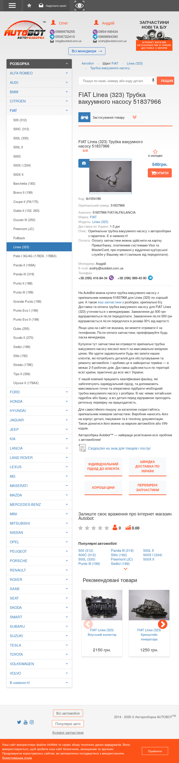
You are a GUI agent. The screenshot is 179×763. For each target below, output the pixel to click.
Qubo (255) (21, 328)
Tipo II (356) (21, 373)
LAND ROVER (21, 457)
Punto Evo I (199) (25, 310)
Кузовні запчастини (68, 732)
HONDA (16, 401)
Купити (162, 173)
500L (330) (21, 138)
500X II (18, 174)
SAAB (14, 588)
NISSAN (16, 532)
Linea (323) (21, 246)
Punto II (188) (23, 283)
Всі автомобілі (68, 713)
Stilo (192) (20, 355)
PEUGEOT (18, 551)
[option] (110, 176)
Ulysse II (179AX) (26, 382)
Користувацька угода (17, 757)
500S (17, 156)
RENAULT (18, 570)
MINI (13, 513)
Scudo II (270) (23, 337)
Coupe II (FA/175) (25, 201)
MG (12, 476)
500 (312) (20, 120)
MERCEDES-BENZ (25, 504)
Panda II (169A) (24, 265)
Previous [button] (88, 624)
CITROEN (18, 101)
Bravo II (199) (23, 192)
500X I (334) (22, 165)
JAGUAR (17, 419)
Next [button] (162, 624)
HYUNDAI (18, 410)
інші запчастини (109, 302)
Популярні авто (68, 723)
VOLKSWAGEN (22, 663)
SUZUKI (16, 635)
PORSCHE (19, 560)
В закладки (155, 155)
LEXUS (16, 466)
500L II (18, 147)
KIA (12, 438)
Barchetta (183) (24, 183)
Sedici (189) (21, 346)
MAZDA (16, 495)
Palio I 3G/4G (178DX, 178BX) (35, 255)
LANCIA (16, 448)
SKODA (16, 607)
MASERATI (19, 485)
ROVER (16, 579)
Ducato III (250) (24, 219)
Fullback (19, 238)
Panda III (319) (23, 274)
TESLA (15, 645)
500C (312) (21, 129)
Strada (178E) (23, 364)
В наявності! (20, 682)
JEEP (14, 429)
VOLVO (15, 673)
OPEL (14, 541)
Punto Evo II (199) (26, 319)
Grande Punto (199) (27, 301)
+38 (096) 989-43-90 (131, 278)
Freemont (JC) (23, 228)
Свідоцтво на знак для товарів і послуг (119, 448)
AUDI (14, 82)
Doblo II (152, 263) (26, 210)
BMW (14, 91)
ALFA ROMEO (21, 73)
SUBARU (17, 626)
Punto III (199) (23, 292)
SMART (16, 616)
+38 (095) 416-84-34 (92, 278)
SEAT (14, 598)
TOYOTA (16, 654)
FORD (15, 391)
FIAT (39, 110)
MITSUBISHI (20, 523)
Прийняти (155, 751)
